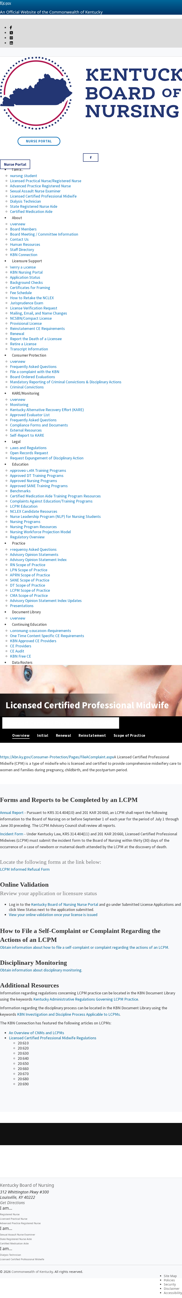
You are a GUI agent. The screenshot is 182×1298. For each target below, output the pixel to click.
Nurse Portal (39, 141)
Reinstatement (92, 735)
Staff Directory (22, 249)
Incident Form (11, 833)
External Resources (26, 430)
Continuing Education (29, 624)
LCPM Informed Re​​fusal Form (25, 869)
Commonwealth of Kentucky (32, 1272)
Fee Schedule (21, 292)
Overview (17, 223)
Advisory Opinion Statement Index (38, 559)
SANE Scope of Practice (29, 580)
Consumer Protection (29, 355)
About (17, 217)
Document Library (26, 612)
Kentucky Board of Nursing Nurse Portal (64, 904)
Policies (169, 1280)
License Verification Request (33, 308)
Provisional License (26, 323)
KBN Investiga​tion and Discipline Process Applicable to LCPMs (68, 1014)
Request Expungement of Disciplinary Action (46, 457)
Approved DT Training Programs (36, 475)
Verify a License (23, 267)
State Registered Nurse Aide (33, 206)
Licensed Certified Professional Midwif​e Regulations (52, 1037)
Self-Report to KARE (27, 435)
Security (170, 1284)
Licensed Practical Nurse (13, 1218)
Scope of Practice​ (129, 735)
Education (20, 464)
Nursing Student (23, 175)
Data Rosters (22, 662)
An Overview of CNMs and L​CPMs (36, 1032)
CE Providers (20, 645)
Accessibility (173, 1293)
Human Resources (25, 244)
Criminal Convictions (27, 387)
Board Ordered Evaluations (32, 376)
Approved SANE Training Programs (39, 485)
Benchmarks (20, 490)
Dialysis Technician (25, 201)
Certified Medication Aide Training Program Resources (55, 496)
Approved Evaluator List (30, 414)
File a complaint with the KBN (34, 371)
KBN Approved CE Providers (33, 640)
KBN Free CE (20, 656)
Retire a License (23, 343)
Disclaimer (172, 1288)
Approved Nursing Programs (33, 480)
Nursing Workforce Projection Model (40, 531)
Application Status (25, 277)
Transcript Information (29, 348)
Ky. (5, 2)
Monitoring (19, 404)
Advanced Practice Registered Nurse (40, 185)
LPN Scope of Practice (28, 569)
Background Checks (26, 282)
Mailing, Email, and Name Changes (38, 313)
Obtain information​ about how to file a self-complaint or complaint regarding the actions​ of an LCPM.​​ (84, 947)
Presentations (22, 605)
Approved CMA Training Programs (38, 470)
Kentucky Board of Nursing (27, 1185)
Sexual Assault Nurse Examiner (35, 191)
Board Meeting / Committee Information (44, 234)
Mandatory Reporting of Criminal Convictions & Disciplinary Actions (65, 381)
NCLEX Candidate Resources (33, 511)
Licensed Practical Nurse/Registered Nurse (45, 180)
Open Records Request (29, 452)
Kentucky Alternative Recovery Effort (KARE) (47, 409)
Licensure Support (27, 260)
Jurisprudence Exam (26, 302)
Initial (42, 735)
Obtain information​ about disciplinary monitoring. (41, 970)
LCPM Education (24, 506)
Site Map (170, 1276)
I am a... (17, 169)
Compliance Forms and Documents (39, 425)
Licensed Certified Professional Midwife (43, 196)
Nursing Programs (25, 521)
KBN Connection (23, 254)
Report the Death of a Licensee (36, 338)
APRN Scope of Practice (30, 574)
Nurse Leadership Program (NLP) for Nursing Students (55, 516)
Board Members (23, 229)
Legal (16, 441)
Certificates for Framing (30, 287)
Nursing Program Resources (33, 526)
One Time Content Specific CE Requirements (47, 635)
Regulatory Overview (27, 536)
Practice (18, 543)
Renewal (17, 333)
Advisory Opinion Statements (34, 554)
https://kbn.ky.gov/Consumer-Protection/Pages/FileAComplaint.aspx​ (57, 756)
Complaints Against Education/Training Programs (51, 501)
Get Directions (12, 1202)
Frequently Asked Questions (33, 366)
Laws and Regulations (28, 447)
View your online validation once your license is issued (53, 914)
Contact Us (19, 239)
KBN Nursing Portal (26, 272)
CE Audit (17, 651)
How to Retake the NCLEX (32, 297)
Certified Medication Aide (31, 211)
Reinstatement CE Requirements (37, 328)
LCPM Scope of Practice (30, 590)
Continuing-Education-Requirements (40, 630)
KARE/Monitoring (25, 393)
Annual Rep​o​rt (12, 812)
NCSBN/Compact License (31, 318)
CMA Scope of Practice (29, 595)
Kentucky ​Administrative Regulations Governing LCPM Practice (85, 999)
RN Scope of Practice (27, 564)
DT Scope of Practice (27, 585)
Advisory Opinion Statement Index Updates (46, 600)
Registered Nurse (10, 1214)
